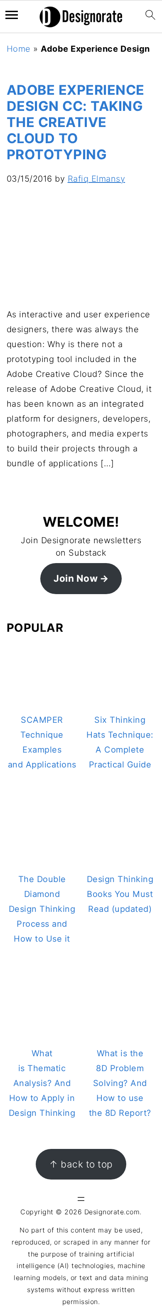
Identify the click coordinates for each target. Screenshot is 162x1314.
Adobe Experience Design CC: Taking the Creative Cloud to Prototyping (76, 122)
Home (19, 49)
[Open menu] (81, 1199)
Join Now (76, 578)
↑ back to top (81, 1164)
